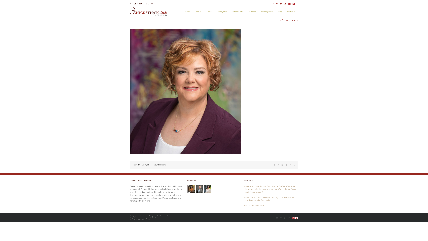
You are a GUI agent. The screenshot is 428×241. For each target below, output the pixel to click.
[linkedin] (281, 3)
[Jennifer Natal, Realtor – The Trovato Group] (207, 189)
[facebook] (273, 3)
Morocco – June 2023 (254, 205)
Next (294, 20)
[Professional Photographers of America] (291, 4)
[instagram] (285, 3)
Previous (285, 20)
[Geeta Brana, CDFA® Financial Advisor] (191, 189)
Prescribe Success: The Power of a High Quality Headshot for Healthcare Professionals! (269, 199)
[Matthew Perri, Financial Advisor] (199, 189)
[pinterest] (277, 3)
